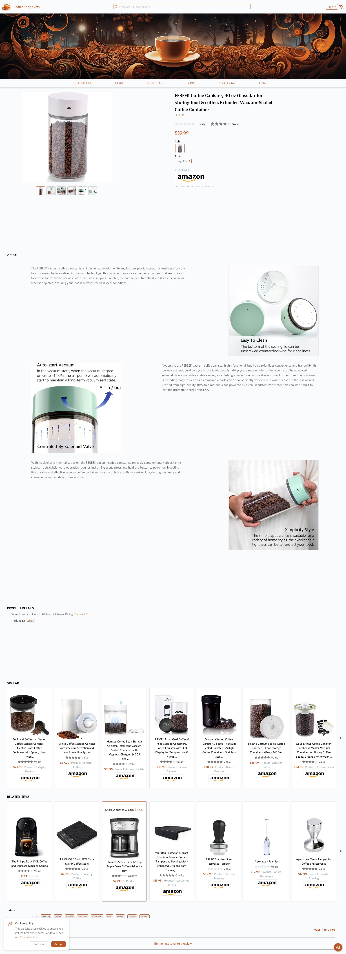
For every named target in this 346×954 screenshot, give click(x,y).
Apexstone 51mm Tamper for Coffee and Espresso (314, 861)
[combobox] (182, 7)
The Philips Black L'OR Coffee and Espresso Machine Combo (29, 864)
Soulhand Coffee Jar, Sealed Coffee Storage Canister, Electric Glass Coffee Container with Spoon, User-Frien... (29, 747)
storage (132, 916)
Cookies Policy (28, 937)
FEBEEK (179, 115)
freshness (82, 916)
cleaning (46, 916)
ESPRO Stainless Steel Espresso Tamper (219, 861)
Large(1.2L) (183, 161)
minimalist (97, 916)
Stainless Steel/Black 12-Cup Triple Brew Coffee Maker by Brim (124, 866)
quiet (109, 916)
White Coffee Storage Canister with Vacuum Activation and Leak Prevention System (77, 748)
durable (69, 916)
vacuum (144, 916)
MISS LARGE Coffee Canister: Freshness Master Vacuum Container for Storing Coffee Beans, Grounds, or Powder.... (314, 750)
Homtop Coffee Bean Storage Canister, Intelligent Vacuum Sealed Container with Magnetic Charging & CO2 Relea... (124, 750)
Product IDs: (23, 621)
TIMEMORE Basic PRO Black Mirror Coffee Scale (77, 861)
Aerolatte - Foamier (266, 861)
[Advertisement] (226, 220)
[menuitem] (331, 7)
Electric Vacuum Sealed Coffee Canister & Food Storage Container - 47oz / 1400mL (266, 748)
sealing (120, 916)
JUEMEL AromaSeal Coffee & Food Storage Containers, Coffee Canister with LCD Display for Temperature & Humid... (171, 747)
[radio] (176, 124)
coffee (58, 916)
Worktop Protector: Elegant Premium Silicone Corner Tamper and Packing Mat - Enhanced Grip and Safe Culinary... (171, 861)
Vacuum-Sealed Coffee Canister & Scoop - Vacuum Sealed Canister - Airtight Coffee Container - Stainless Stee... (219, 747)
